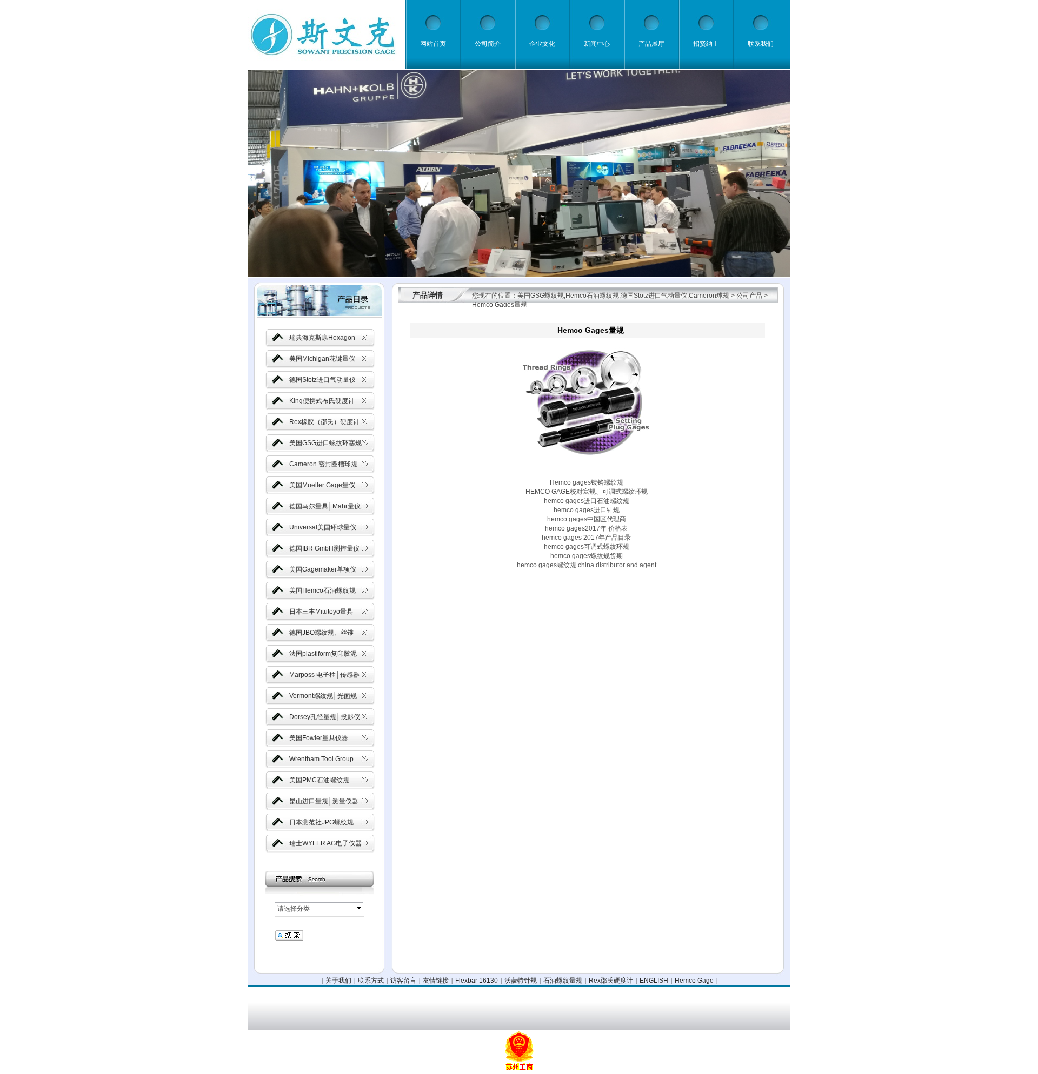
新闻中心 (597, 44)
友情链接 (436, 980)
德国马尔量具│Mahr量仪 (325, 506)
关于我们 (338, 980)
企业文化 (542, 44)
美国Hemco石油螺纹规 (322, 590)
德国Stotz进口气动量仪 (322, 380)
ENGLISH (654, 980)
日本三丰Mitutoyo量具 (321, 611)
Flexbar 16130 (476, 980)
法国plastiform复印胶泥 (323, 653)
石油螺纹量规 (562, 980)
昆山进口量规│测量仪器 (323, 801)
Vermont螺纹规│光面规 (323, 696)
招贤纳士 (706, 44)
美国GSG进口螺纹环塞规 (325, 443)
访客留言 (403, 980)
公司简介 (488, 44)
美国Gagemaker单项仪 (322, 569)
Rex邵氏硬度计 (611, 980)
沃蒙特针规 (520, 980)
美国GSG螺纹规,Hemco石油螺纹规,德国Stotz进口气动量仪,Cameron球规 (623, 295)
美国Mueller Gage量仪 (322, 485)
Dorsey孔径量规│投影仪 (324, 717)
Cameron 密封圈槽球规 (323, 464)
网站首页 (433, 44)
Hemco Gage (694, 980)
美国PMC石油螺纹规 (319, 780)
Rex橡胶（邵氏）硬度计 (324, 422)
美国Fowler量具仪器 (318, 738)
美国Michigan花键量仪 (322, 359)
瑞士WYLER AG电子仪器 (325, 843)
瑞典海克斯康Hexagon (322, 337)
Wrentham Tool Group (321, 759)
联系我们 (761, 44)
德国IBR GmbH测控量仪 (324, 548)
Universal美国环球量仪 (322, 527)
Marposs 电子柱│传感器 (324, 675)
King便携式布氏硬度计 (322, 401)
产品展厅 (651, 44)
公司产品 (749, 295)
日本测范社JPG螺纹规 (321, 822)
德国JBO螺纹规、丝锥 (321, 632)
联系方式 (371, 980)
